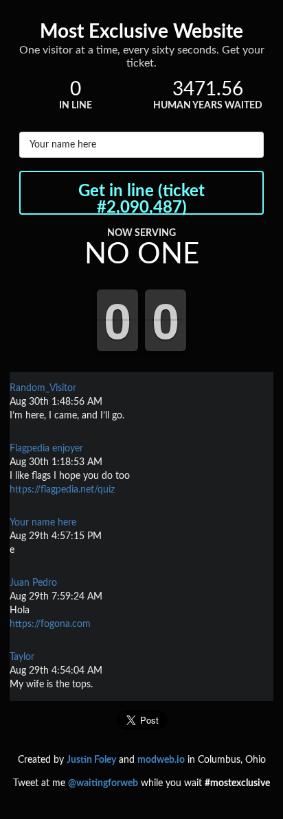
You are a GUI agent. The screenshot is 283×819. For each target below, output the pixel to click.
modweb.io (161, 760)
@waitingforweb (103, 783)
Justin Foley (91, 760)
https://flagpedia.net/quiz (62, 490)
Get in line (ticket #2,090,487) (141, 199)
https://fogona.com (50, 624)
